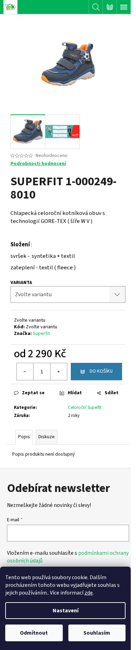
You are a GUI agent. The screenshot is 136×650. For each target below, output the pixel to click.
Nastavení (65, 610)
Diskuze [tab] (46, 436)
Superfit (41, 333)
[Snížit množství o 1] (25, 371)
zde (88, 593)
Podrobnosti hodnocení (38, 163)
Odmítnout (34, 633)
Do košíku (101, 371)
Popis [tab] (24, 436)
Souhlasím (96, 633)
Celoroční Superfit (84, 407)
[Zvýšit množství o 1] (58, 371)
